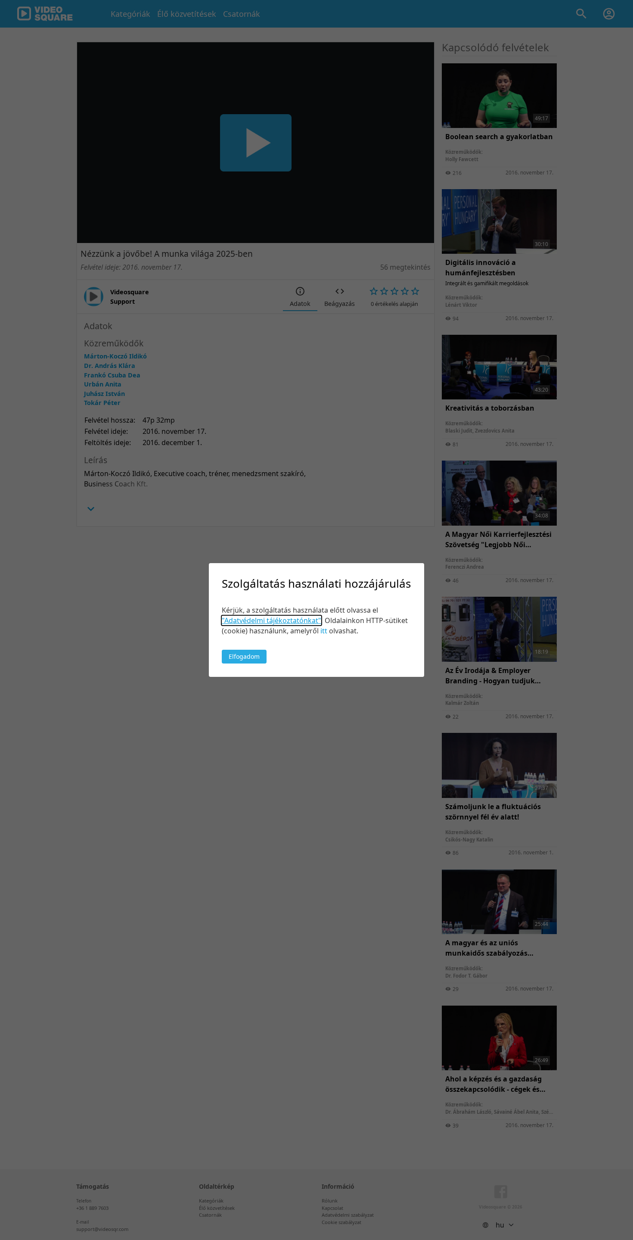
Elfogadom (244, 656)
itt (323, 631)
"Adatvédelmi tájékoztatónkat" (271, 620)
